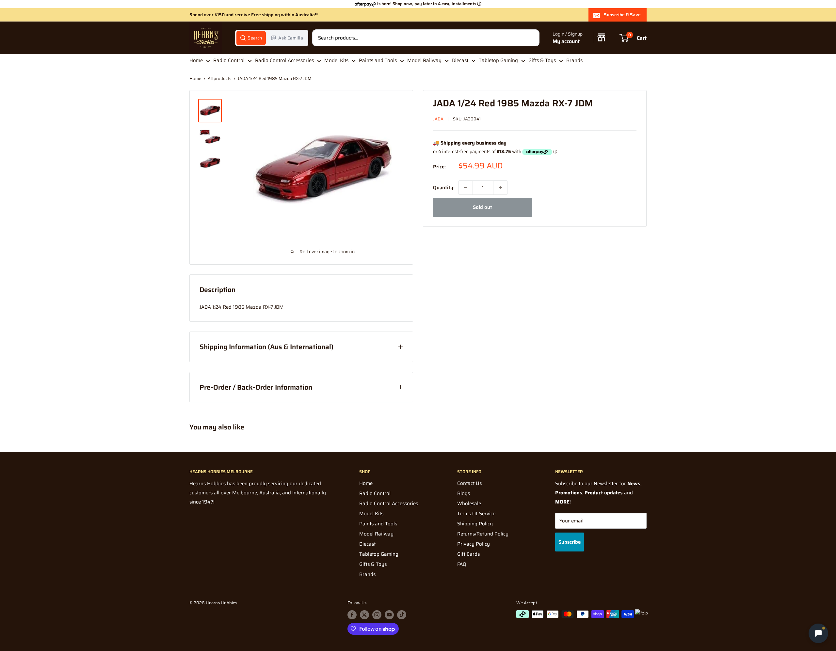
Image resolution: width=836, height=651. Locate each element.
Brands (574, 60)
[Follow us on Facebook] (352, 614)
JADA (438, 119)
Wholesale (469, 503)
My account (566, 41)
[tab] (251, 38)
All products (219, 78)
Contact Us (469, 483)
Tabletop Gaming (498, 60)
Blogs (463, 493)
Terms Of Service (476, 514)
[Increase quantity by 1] (500, 187)
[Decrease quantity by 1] (466, 187)
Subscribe (569, 542)
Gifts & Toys (542, 60)
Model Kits (336, 60)
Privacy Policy (473, 544)
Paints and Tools (378, 60)
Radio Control (229, 60)
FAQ (461, 564)
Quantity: (444, 188)
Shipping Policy (475, 524)
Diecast (460, 60)
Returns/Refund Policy (482, 534)
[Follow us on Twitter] (364, 614)
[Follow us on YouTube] (389, 614)
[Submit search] (531, 38)
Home (196, 60)
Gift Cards (468, 554)
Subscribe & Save (622, 14)
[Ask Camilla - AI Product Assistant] (818, 633)
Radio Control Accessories (284, 60)
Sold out (482, 207)
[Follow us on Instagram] (376, 614)
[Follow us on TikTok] (401, 614)
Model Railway (424, 60)
